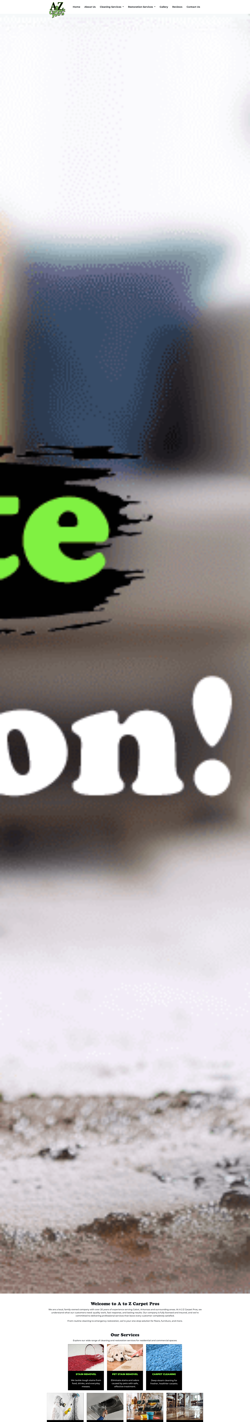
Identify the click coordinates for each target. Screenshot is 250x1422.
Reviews (177, 6)
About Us (90, 6)
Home (76, 6)
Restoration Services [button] (141, 6)
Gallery (164, 6)
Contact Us (193, 6)
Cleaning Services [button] (111, 6)
